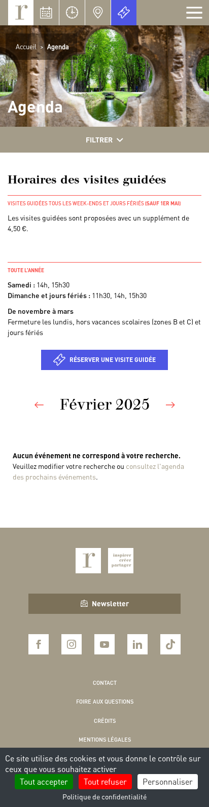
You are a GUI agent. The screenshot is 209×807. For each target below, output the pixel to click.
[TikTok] (170, 644)
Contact (105, 682)
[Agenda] (46, 12)
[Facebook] (38, 644)
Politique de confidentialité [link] (104, 796)
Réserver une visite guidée (112, 359)
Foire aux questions (104, 701)
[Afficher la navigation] (194, 12)
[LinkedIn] (137, 644)
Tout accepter (44, 781)
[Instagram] (71, 644)
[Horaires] (72, 12)
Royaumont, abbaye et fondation (20, 12)
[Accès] (98, 12)
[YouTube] (104, 644)
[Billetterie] (123, 12)
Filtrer (99, 139)
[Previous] (39, 404)
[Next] (170, 404)
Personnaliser (168, 781)
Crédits (105, 720)
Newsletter (110, 603)
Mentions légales (105, 739)
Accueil (26, 46)
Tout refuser (105, 781)
